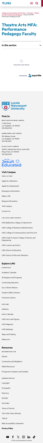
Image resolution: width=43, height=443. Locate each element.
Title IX (4, 418)
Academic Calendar (9, 272)
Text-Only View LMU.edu (11, 413)
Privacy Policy (7, 428)
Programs (30, 13)
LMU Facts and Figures (10, 319)
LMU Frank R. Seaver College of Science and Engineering (18, 238)
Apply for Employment (10, 186)
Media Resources (8, 366)
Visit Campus (7, 206)
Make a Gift (6, 196)
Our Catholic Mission (10, 287)
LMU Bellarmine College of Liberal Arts (17, 222)
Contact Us (6, 211)
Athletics (5, 309)
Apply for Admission (9, 181)
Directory (5, 393)
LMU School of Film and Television (15, 255)
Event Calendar (7, 314)
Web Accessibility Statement (13, 423)
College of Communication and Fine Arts (14, 13)
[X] (18, 437)
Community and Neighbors (12, 361)
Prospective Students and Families (15, 371)
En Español (6, 388)
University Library (9, 297)
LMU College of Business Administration (17, 227)
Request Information (10, 201)
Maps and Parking (9, 334)
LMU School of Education (11, 250)
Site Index (5, 403)
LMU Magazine (7, 324)
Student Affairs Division (11, 292)
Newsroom (6, 339)
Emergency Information (11, 191)
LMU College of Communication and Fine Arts (19, 232)
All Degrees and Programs (12, 277)
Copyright (5, 383)
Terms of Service (8, 408)
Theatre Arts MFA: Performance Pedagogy (20, 14)
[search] (36, 3)
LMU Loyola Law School (11, 245)
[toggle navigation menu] (31, 3)
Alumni (4, 356)
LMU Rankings (7, 329)
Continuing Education (10, 282)
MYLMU (5, 398)
